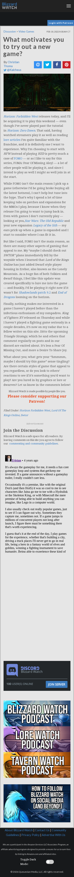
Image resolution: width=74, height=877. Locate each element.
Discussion (10, 31)
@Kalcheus (14, 69)
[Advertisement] (38, 580)
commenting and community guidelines (33, 443)
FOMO (18, 158)
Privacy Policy (30, 835)
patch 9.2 (44, 292)
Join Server (56, 684)
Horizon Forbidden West (35, 410)
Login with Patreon (61, 22)
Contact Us (42, 830)
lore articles (12, 140)
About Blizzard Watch (19, 830)
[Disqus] (37, 503)
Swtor (24, 415)
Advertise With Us (53, 835)
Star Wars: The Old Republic (44, 221)
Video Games (26, 31)
